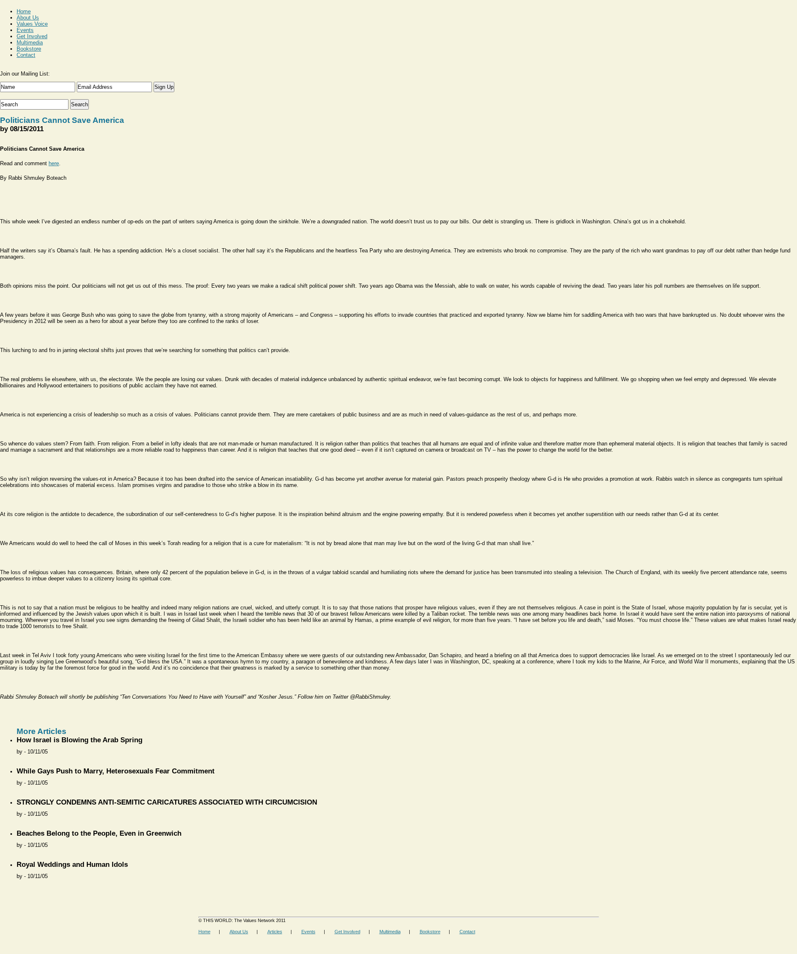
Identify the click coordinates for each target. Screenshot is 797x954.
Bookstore (29, 49)
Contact (26, 55)
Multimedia (30, 42)
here (54, 163)
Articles (274, 931)
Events (25, 30)
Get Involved (32, 36)
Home (24, 11)
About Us (28, 18)
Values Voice (32, 24)
